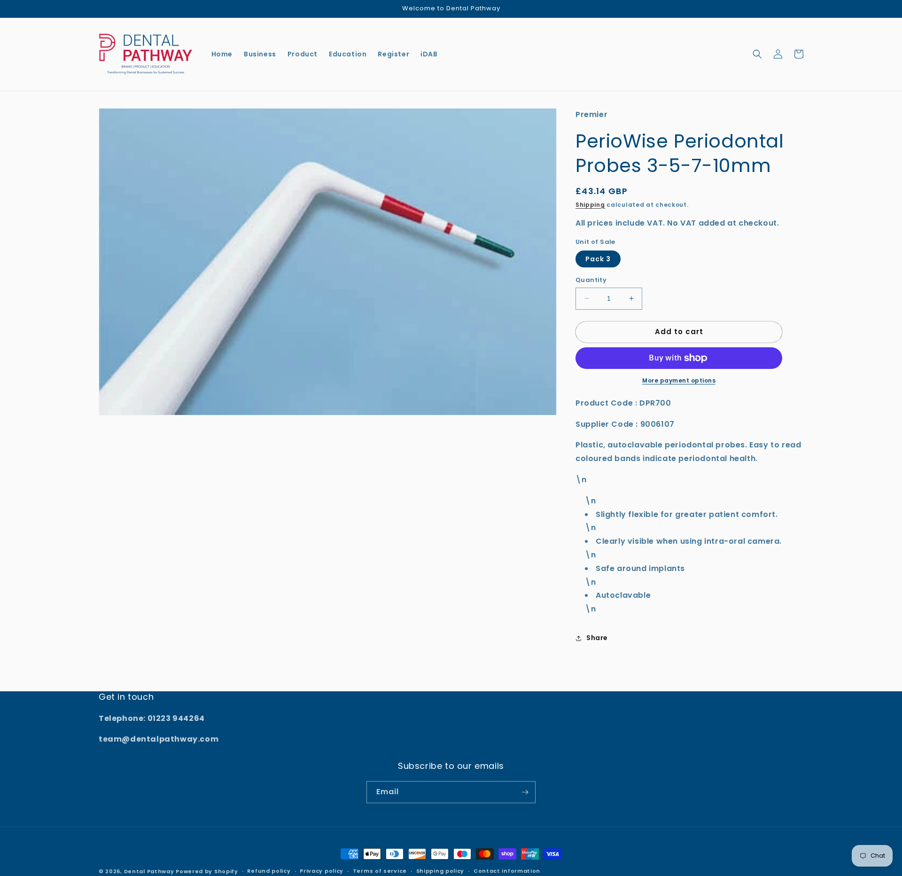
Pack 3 (598, 259)
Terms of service (380, 871)
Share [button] (597, 637)
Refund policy (268, 871)
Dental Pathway (149, 871)
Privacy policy (321, 871)
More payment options (678, 380)
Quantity (591, 279)
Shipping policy (440, 871)
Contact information (507, 871)
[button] (757, 54)
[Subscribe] (524, 792)
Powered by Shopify (207, 871)
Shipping (590, 205)
